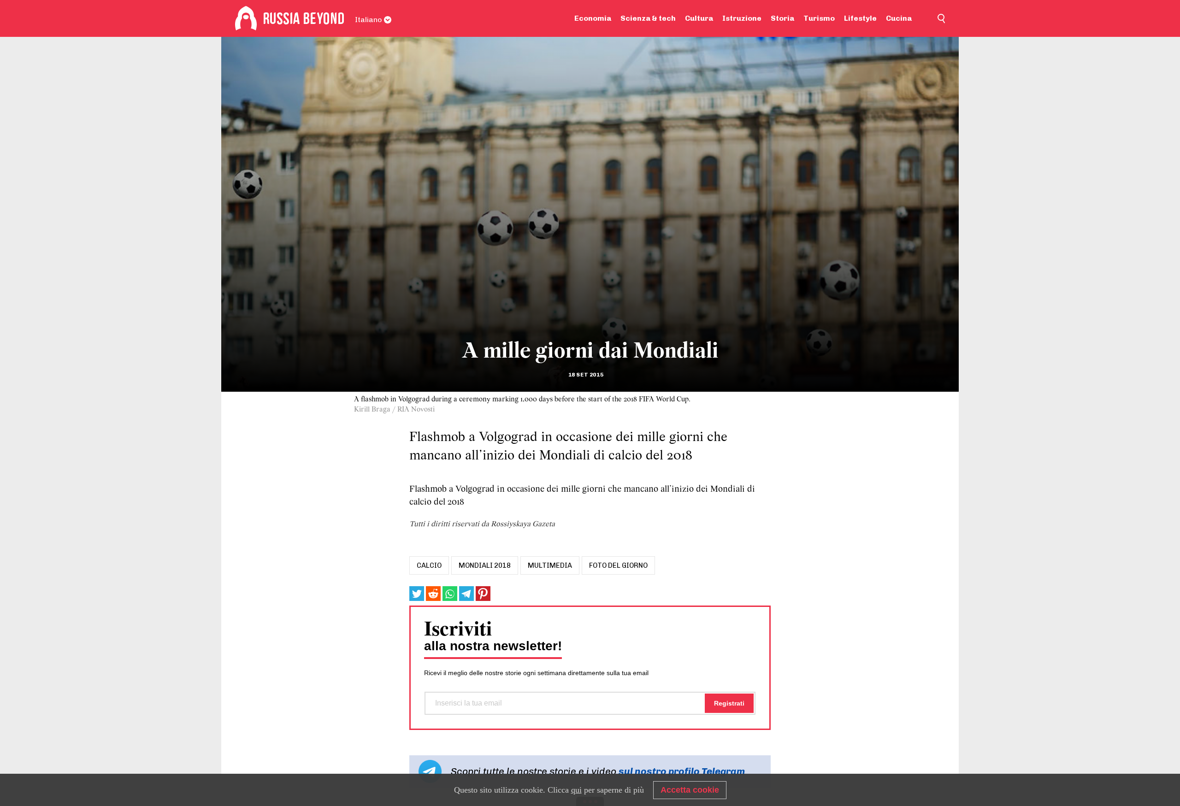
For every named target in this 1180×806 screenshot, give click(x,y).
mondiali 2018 (485, 565)
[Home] (246, 18)
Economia (592, 18)
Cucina (899, 18)
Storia (782, 18)
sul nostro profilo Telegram (682, 771)
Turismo (819, 18)
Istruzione (741, 18)
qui (576, 789)
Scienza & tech (648, 18)
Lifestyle (860, 18)
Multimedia (550, 565)
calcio (429, 565)
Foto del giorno (618, 565)
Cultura (699, 18)
